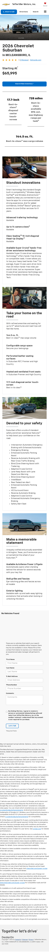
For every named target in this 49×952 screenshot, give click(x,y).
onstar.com (37, 829)
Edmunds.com (35, 60)
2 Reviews (24, 60)
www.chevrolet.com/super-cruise (12, 883)
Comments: (10, 693)
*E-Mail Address (12, 676)
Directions (24, 12)
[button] (9, 12)
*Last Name (10, 668)
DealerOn (18, 939)
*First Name (10, 659)
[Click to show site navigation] (45, 12)
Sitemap (25, 939)
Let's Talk (12, 726)
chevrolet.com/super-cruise (36, 868)
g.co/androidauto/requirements (11, 810)
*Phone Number (11, 685)
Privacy (31, 939)
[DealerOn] (8, 937)
